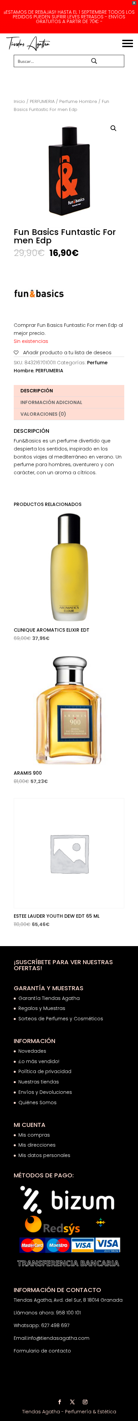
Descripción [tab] (36, 390)
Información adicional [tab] (51, 402)
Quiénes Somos (37, 1102)
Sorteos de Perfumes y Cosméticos (60, 1018)
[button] (114, 128)
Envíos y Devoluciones (45, 1092)
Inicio (19, 101)
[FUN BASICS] (39, 295)
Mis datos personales (44, 1155)
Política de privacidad (44, 1071)
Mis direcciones (37, 1145)
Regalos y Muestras (41, 1008)
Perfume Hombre (78, 101)
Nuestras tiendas (39, 1081)
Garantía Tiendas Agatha (49, 998)
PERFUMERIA (42, 101)
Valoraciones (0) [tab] (43, 414)
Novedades (32, 1051)
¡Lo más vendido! (38, 1061)
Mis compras (34, 1135)
